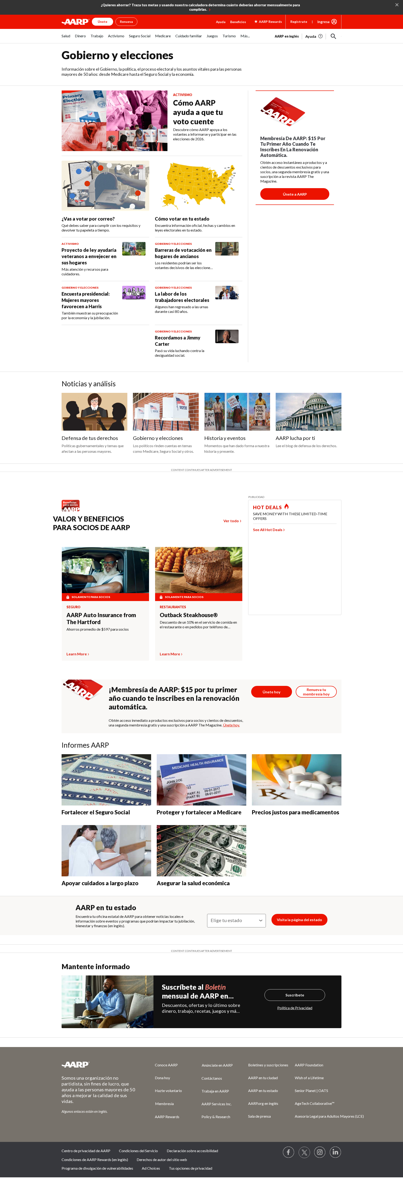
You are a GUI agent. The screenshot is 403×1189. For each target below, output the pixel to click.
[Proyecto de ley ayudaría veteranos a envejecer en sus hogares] (134, 259)
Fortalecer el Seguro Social (96, 812)
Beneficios (238, 22)
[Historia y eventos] (237, 412)
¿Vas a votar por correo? (88, 218)
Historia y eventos (225, 438)
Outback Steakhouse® (189, 615)
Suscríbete (294, 995)
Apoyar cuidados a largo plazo (100, 883)
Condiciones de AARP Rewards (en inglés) (95, 1159)
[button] (333, 36)
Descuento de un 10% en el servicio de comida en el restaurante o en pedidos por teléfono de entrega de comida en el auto (198, 624)
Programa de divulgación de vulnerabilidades (97, 1168)
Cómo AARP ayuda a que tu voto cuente (198, 112)
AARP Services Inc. (217, 1104)
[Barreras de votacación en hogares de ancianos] (227, 256)
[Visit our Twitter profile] (304, 1152)
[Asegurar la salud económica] (201, 850)
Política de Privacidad (294, 1008)
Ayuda (221, 22)
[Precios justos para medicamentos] (296, 779)
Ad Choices (151, 1168)
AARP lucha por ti (295, 438)
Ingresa (323, 22)
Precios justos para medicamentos (295, 812)
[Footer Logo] (99, 1064)
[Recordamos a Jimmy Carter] (227, 344)
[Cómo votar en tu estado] (199, 186)
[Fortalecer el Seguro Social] (106, 779)
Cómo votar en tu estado (182, 218)
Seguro (73, 607)
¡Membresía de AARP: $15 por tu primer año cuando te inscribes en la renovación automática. (174, 698)
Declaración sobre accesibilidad (192, 1150)
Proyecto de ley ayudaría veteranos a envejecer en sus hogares (89, 256)
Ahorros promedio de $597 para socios (97, 629)
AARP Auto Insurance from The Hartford (101, 618)
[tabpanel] (308, 36)
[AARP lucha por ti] (308, 412)
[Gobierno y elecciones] (166, 412)
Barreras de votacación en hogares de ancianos (183, 253)
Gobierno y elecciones (158, 438)
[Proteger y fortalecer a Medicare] (201, 779)
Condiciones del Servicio (138, 1150)
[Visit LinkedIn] (335, 1152)
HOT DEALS (267, 507)
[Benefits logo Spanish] (73, 511)
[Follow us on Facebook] (289, 1152)
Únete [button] (102, 22)
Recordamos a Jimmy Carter (177, 341)
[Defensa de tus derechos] (94, 412)
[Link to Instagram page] (320, 1152)
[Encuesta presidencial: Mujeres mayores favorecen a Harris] (134, 303)
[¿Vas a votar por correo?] (105, 186)
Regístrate (298, 22)
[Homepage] (76, 21)
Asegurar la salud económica (193, 883)
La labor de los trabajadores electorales (182, 297)
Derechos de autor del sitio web (162, 1159)
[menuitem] (66, 38)
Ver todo (231, 520)
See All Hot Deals (267, 529)
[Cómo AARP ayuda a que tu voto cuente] (114, 120)
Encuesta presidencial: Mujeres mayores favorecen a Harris (86, 300)
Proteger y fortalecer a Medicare (199, 812)
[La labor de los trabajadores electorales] (227, 300)
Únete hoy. (231, 725)
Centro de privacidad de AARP (86, 1150)
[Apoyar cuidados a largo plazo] (106, 850)
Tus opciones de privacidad (190, 1168)
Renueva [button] (126, 22)
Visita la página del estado (299, 919)
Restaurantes (173, 607)
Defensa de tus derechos (90, 438)
